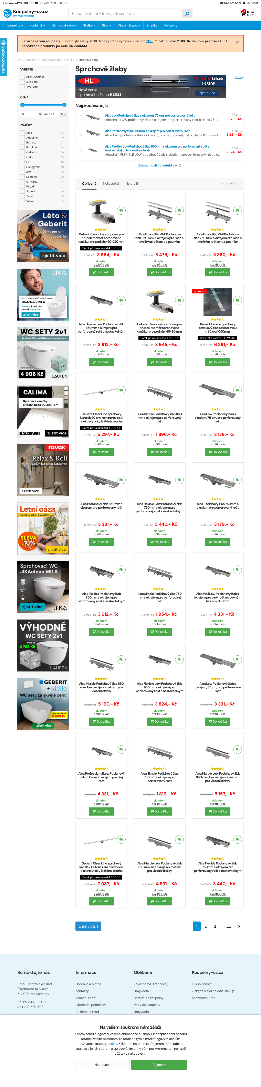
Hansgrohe (33, 167)
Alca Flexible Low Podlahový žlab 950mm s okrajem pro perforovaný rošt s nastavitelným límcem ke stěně (159, 689)
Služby (88, 25)
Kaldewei (32, 176)
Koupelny (31, 60)
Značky (152, 25)
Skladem (32, 82)
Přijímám (159, 1065)
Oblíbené (89, 183)
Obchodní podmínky (91, 1005)
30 (229, 926)
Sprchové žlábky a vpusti (57, 60)
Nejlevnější (111, 183)
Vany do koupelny (147, 1005)
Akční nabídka (35, 77)
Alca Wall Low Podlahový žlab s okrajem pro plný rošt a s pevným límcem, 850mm (217, 597)
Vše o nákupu (128, 25)
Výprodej (32, 86)
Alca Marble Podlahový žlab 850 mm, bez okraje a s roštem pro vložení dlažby (101, 687)
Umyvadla (141, 991)
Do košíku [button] (103, 272)
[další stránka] (239, 926)
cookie (112, 1044)
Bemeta (31, 142)
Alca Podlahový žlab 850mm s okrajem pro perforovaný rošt (101, 506)
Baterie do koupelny (149, 998)
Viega (30, 201)
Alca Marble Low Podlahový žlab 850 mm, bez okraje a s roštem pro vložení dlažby (217, 777)
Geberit (31, 152)
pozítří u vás (101, 264)
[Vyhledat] (187, 13)
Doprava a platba (89, 984)
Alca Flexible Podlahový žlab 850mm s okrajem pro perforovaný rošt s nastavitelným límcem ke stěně (101, 599)
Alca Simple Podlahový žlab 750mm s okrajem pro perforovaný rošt (159, 777)
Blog (105, 25)
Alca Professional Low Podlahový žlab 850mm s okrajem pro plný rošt (101, 777)
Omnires (31, 181)
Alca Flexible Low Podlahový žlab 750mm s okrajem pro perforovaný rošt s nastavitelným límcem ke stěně (159, 509)
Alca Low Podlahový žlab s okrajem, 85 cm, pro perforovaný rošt (218, 687)
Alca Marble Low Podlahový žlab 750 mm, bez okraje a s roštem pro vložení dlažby (159, 867)
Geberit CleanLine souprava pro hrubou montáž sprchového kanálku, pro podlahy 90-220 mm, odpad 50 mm (101, 239)
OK (63, 114)
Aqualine (32, 137)
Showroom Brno (203, 998)
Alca (29, 132)
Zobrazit (156, 165)
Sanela (30, 191)
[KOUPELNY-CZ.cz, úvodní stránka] (25, 13)
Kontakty (170, 25)
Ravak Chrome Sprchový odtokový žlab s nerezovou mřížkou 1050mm (218, 328)
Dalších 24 (88, 926)
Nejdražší (132, 183)
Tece (29, 196)
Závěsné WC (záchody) (151, 984)
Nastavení (102, 1065)
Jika (28, 171)
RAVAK (30, 186)
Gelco (30, 157)
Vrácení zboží (86, 998)
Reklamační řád (87, 1012)
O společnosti (202, 984)
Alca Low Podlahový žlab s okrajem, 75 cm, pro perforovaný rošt (218, 417)
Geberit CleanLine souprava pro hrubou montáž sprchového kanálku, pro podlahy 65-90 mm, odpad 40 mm (159, 329)
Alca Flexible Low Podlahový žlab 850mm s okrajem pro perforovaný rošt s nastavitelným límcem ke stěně (101, 329)
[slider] (22, 105)
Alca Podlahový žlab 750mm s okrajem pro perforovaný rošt (218, 506)
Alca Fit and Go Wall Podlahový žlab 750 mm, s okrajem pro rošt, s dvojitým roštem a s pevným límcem (218, 239)
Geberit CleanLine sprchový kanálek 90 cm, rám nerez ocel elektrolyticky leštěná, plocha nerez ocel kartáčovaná (101, 419)
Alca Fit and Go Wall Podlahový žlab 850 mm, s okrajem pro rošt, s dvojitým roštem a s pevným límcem (159, 239)
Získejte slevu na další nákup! (213, 991)
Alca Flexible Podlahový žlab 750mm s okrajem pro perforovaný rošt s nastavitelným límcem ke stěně (217, 868)
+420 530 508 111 (35, 1007)
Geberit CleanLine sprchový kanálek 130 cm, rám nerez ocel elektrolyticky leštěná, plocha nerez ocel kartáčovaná (101, 868)
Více (238, 77)
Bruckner (32, 147)
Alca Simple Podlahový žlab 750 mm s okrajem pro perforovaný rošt (159, 597)
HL (28, 162)
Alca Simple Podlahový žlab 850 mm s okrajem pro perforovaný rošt (159, 417)
